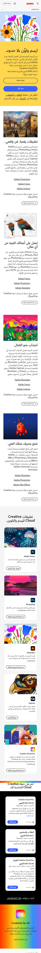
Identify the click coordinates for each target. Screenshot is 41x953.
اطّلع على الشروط (28, 843)
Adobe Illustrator (22, 288)
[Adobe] (29, 3)
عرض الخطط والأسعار (20, 939)
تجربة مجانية (21, 80)
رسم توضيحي (35, 9)
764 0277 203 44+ (14, 898)
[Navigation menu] (37, 3)
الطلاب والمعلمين (13, 95)
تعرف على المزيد (13, 568)
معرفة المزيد (22, 610)
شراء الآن (20, 88)
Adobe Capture (23, 188)
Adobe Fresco (24, 184)
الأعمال (22, 99)
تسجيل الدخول (7, 3)
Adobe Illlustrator (22, 380)
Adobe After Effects (21, 485)
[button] (15, 3)
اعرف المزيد (30, 815)
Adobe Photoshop (22, 179)
